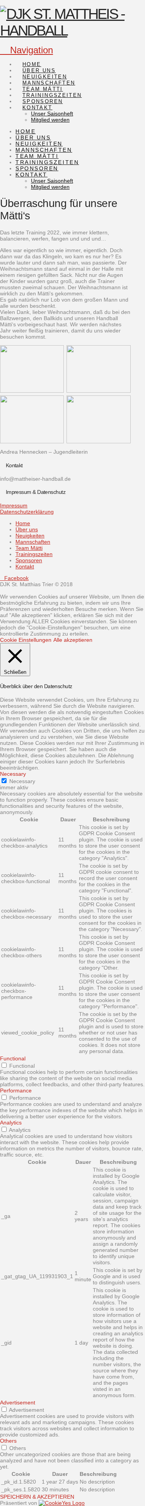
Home (22, 523)
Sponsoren (28, 560)
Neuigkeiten (29, 536)
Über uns (26, 529)
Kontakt (24, 566)
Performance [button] (16, 1090)
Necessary (22, 781)
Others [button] (8, 1441)
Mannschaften (32, 542)
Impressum (13, 505)
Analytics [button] (11, 1122)
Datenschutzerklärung (27, 512)
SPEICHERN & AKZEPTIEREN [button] (37, 1497)
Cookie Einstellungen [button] (25, 640)
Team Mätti (29, 548)
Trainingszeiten (34, 554)
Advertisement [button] (17, 1402)
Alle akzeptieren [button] (72, 640)
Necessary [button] (13, 774)
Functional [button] (13, 1058)
